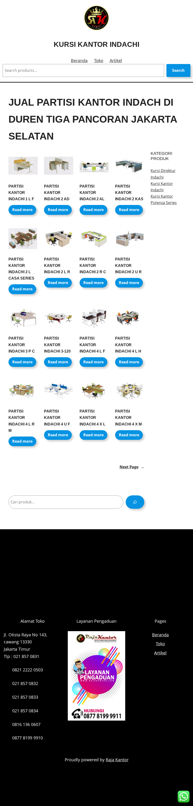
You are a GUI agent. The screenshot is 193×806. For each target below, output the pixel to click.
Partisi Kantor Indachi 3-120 (57, 344)
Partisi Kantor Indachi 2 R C (93, 265)
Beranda (79, 60)
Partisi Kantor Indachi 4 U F (57, 417)
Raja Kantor (117, 759)
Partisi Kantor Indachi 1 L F (21, 192)
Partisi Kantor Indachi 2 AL (92, 192)
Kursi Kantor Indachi (96, 44)
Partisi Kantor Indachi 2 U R (128, 265)
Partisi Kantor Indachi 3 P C (21, 344)
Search (178, 70)
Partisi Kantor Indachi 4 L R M (21, 421)
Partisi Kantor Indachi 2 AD (56, 192)
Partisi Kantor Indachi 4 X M (128, 417)
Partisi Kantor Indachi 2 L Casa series (21, 269)
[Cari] (135, 502)
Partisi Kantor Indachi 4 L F (92, 344)
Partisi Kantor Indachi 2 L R (57, 265)
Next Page (132, 466)
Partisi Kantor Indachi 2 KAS (129, 192)
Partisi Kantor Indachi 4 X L (92, 417)
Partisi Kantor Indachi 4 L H (128, 344)
